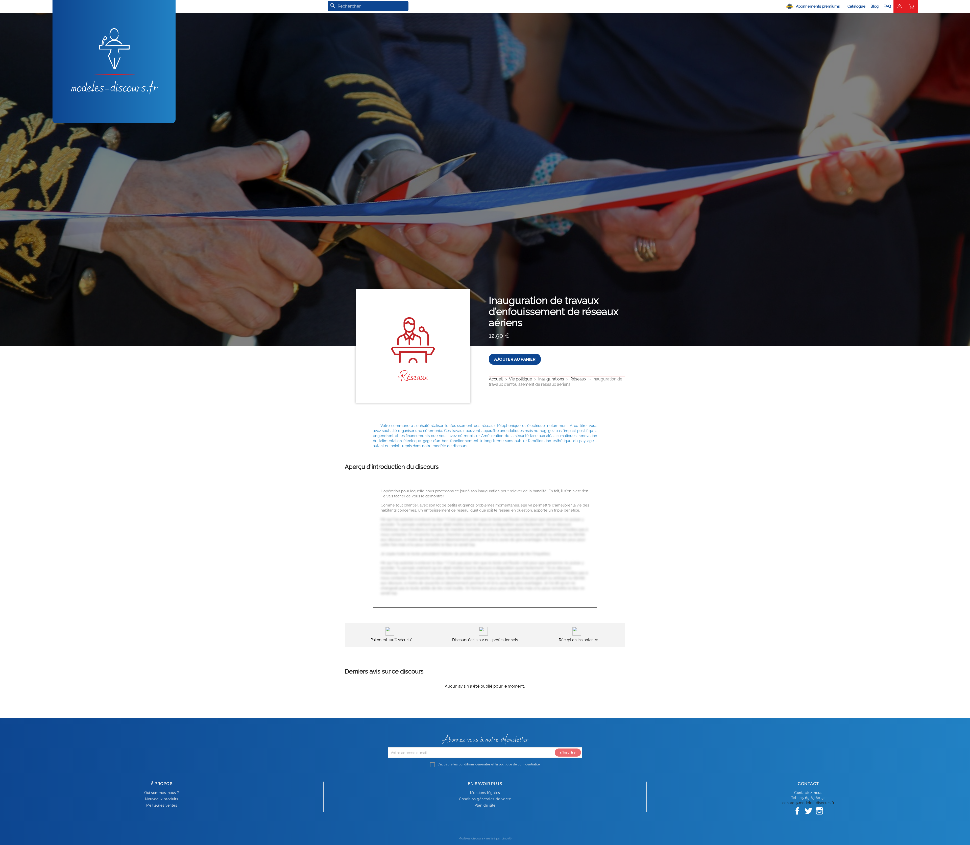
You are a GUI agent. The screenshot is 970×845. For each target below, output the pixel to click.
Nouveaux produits (161, 799)
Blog (874, 6)
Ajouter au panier (515, 359)
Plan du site (485, 805)
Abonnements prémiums (818, 6)
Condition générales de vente (485, 799)
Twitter (808, 811)
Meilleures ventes (161, 805)
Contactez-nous (808, 793)
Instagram (819, 811)
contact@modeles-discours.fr (808, 803)
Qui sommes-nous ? (161, 793)
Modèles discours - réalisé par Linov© (485, 838)
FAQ (887, 6)
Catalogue (856, 6)
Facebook (797, 811)
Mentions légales (485, 793)
